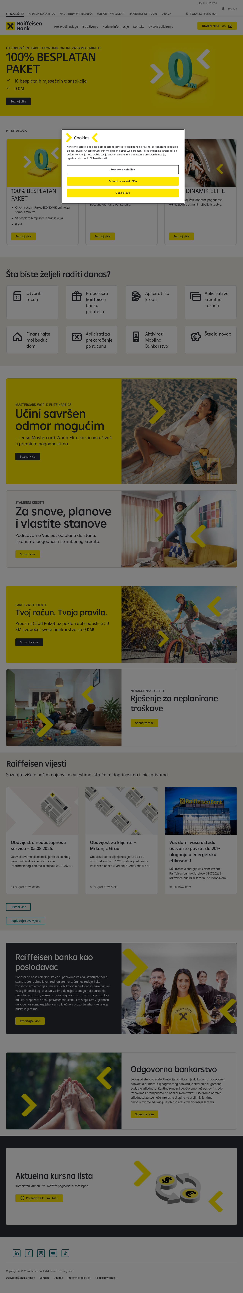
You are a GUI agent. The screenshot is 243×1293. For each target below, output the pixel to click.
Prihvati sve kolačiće (123, 181)
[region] (123, 166)
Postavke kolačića (122, 169)
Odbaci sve (122, 193)
